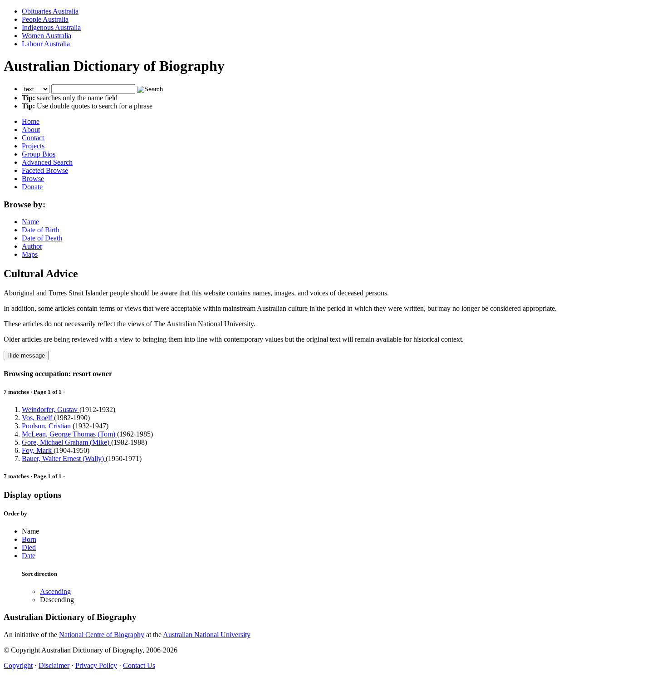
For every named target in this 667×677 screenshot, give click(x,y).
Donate (32, 187)
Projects (33, 146)
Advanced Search (47, 162)
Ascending (55, 591)
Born (29, 539)
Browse (33, 178)
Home (30, 121)
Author (32, 246)
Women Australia (46, 35)
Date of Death (42, 238)
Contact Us (139, 665)
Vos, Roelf (38, 418)
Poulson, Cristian (47, 426)
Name (30, 222)
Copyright (18, 665)
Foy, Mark (38, 450)
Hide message (26, 355)
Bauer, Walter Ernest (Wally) (64, 458)
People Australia (45, 19)
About (31, 129)
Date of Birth (40, 230)
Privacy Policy (96, 665)
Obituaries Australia (50, 11)
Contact (33, 138)
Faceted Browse (45, 170)
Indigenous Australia (51, 27)
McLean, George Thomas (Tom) (69, 434)
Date (28, 555)
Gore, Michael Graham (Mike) (66, 442)
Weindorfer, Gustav (50, 409)
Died (29, 547)
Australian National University (206, 634)
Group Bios (38, 154)
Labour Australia (46, 44)
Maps (30, 254)
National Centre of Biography (101, 634)
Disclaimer (54, 665)
